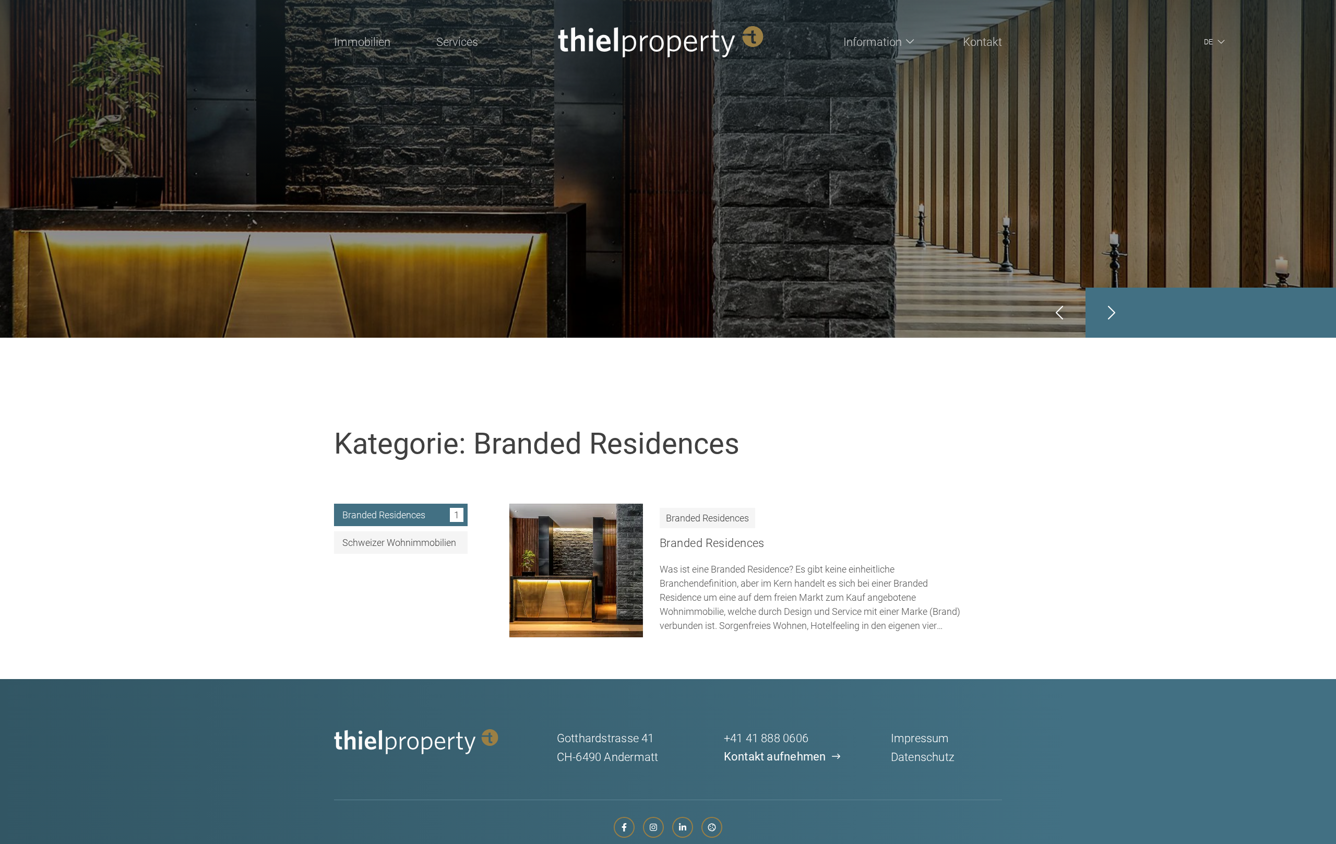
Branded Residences (707, 518)
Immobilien (362, 42)
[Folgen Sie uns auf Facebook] (624, 827)
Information (872, 42)
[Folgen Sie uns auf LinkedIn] (682, 827)
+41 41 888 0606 (766, 738)
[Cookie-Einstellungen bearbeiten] (711, 827)
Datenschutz (923, 757)
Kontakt (982, 42)
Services (457, 42)
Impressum (920, 738)
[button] (1216, 41)
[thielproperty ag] (660, 41)
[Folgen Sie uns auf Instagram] (653, 827)
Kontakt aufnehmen (775, 756)
